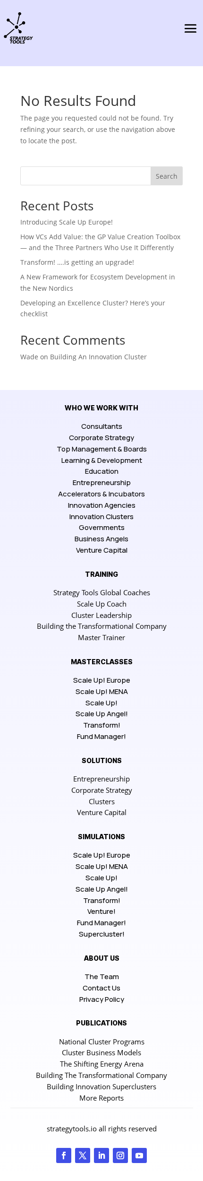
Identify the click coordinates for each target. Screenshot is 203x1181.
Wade (29, 356)
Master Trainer (101, 637)
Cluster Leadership (101, 615)
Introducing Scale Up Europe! (66, 221)
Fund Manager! (101, 736)
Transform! (101, 725)
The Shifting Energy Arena (102, 1063)
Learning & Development (101, 460)
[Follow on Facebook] (63, 1155)
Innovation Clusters (101, 516)
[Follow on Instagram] (120, 1155)
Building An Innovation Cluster (98, 356)
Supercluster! (102, 934)
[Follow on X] (82, 1155)
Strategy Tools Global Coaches (101, 592)
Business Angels (101, 539)
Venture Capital (101, 550)
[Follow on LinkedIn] (101, 1155)
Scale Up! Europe (101, 680)
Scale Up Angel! (102, 714)
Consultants (101, 426)
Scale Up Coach (102, 603)
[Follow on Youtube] (139, 1155)
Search (167, 176)
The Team (102, 976)
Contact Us (101, 988)
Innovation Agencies (101, 505)
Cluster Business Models (101, 1052)
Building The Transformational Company (101, 1075)
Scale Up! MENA (102, 691)
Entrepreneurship (102, 482)
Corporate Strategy (101, 438)
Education (101, 471)
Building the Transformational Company (102, 626)
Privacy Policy (101, 999)
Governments (102, 527)
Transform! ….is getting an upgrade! (77, 262)
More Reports (101, 1098)
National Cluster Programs (101, 1041)
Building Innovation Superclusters (101, 1086)
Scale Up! (101, 703)
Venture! (101, 911)
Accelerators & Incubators (101, 494)
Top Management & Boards (102, 449)
